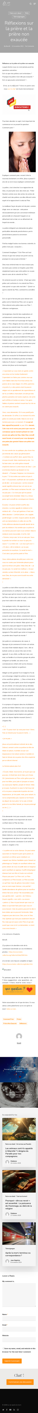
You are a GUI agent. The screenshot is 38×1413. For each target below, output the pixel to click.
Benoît (8, 46)
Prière (19, 1019)
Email (4, 1325)
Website (5, 1336)
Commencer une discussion (20, 1382)
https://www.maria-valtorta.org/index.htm (17, 964)
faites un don (11, 1009)
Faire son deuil (15, 13)
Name (5, 1314)
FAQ (26, 13)
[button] (35, 4)
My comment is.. (8, 1281)
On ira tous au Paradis (23, 1144)
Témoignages (19, 17)
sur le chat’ (12, 89)
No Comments (29, 46)
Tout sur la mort (21, 1196)
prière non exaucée (10, 1023)
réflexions (23, 1023)
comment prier (8, 1019)
